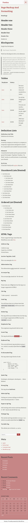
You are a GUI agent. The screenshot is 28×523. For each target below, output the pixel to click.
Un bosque (5, 463)
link (15, 260)
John (3, 99)
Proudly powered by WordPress (16, 521)
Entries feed (5, 445)
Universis (5, 465)
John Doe (5, 489)
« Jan (2, 515)
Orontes (8, 483)
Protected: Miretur (11, 480)
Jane (3, 90)
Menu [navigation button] (25, 2)
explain (16, 165)
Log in (4, 443)
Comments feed (6, 447)
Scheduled (5, 460)
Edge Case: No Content (14, 489)
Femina (5, 521)
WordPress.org (6, 449)
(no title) (5, 467)
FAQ (14, 240)
